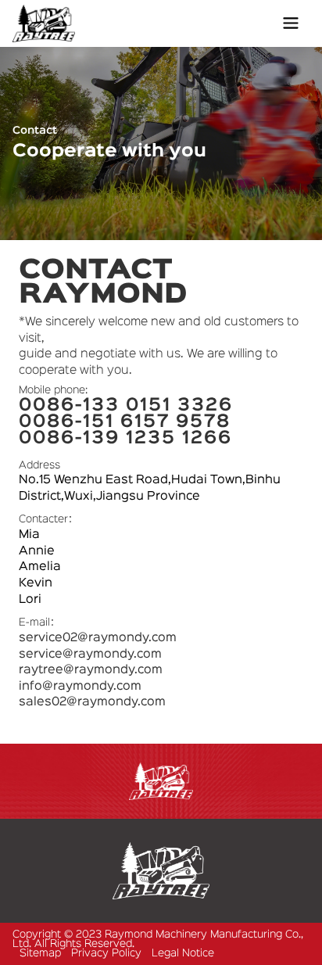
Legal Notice (183, 953)
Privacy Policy (106, 953)
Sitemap (40, 953)
